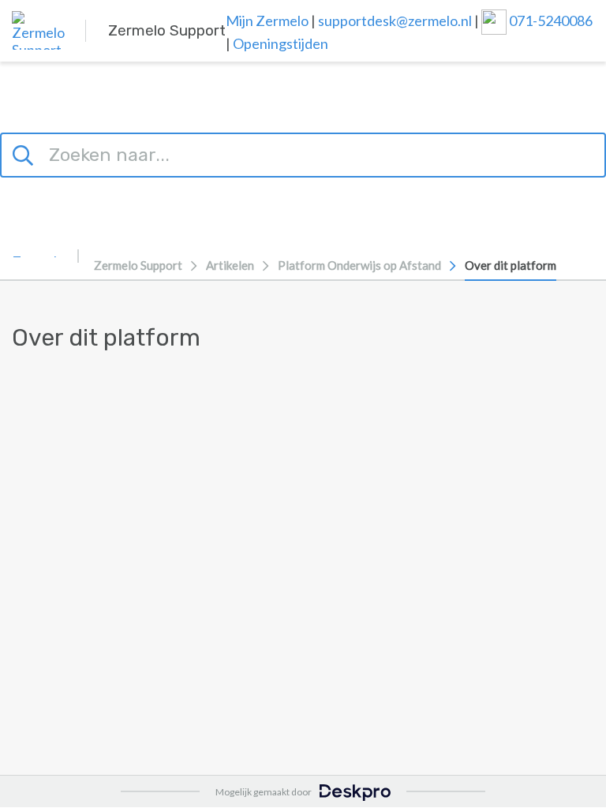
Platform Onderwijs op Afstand (359, 265)
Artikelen (230, 265)
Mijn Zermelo (267, 20)
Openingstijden (280, 43)
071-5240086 (551, 20)
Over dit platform (510, 265)
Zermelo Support (138, 265)
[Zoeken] (25, 153)
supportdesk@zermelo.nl (395, 20)
